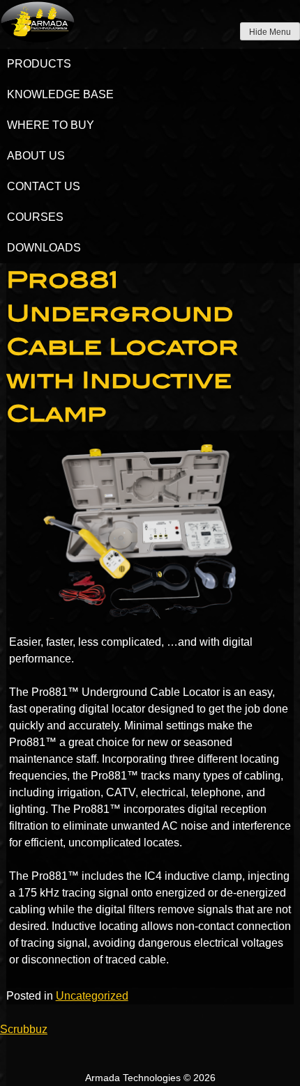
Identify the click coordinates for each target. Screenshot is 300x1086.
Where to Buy (50, 125)
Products (39, 64)
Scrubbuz (23, 1029)
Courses (35, 217)
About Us (36, 156)
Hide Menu (270, 32)
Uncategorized (92, 996)
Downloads (44, 248)
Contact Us (43, 186)
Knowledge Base (60, 94)
